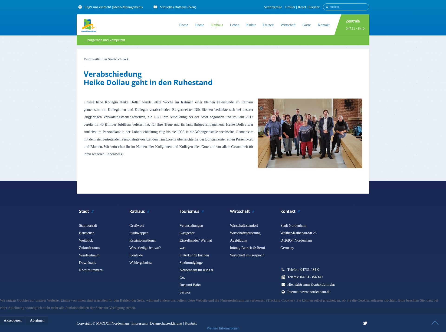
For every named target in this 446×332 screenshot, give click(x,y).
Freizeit (268, 25)
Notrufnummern (91, 270)
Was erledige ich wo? (145, 248)
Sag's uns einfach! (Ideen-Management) (114, 7)
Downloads (87, 263)
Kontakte (136, 255)
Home (183, 25)
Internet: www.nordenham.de (308, 292)
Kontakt (324, 25)
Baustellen (86, 233)
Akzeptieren (13, 320)
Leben (234, 25)
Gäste (306, 25)
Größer (290, 7)
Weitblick (86, 240)
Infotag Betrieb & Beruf (247, 248)
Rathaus (217, 25)
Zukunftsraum (89, 248)
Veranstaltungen (191, 225)
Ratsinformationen (142, 240)
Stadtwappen (138, 233)
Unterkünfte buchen (194, 255)
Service (185, 292)
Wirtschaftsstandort (244, 225)
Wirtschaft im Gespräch (247, 255)
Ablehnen (37, 320)
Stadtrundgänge (191, 263)
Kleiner (313, 7)
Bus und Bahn (190, 285)
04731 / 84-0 (355, 28)
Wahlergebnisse (140, 263)
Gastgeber (187, 233)
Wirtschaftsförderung (245, 233)
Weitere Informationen (223, 328)
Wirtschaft (288, 25)
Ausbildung (238, 240)
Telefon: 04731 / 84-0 (303, 269)
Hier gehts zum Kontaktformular (311, 284)
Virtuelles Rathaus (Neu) (178, 7)
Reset (302, 7)
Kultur (251, 25)
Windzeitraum (89, 255)
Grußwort (136, 225)
